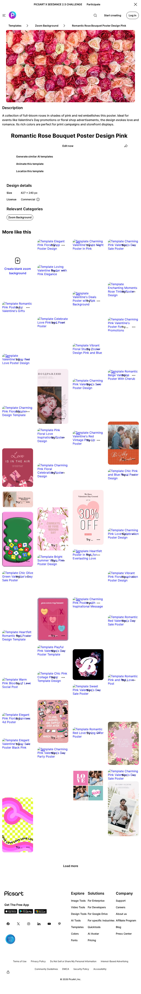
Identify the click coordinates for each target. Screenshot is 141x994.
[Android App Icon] (26, 912)
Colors (75, 933)
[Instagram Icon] (28, 923)
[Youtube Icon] (49, 923)
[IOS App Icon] (10, 912)
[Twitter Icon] (18, 923)
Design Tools (79, 913)
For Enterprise (96, 900)
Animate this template (30, 163)
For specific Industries (101, 920)
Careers (120, 907)
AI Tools (76, 920)
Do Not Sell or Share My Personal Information (73, 961)
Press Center (124, 933)
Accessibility (99, 969)
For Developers (97, 907)
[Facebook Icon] (8, 923)
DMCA (65, 969)
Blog (118, 927)
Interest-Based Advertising (114, 961)
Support (121, 900)
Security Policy (81, 969)
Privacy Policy (38, 961)
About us (121, 913)
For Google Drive (98, 913)
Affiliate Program (126, 920)
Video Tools (78, 907)
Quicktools (94, 927)
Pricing (92, 940)
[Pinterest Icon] (59, 923)
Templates (77, 927)
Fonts (74, 940)
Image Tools (78, 900)
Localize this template (30, 171)
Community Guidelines (46, 969)
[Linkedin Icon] (39, 923)
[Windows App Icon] (41, 912)
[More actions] (63, 245)
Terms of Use (19, 961)
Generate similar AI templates (34, 156)
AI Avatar (93, 933)
